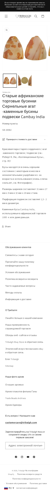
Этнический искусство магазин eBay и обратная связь (24, 350)
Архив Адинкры (13, 405)
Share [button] (8, 226)
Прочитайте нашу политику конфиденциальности (19, 263)
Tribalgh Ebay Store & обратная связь (24, 342)
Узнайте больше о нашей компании (24, 318)
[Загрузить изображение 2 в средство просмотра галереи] (25, 81)
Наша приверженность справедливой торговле (18, 326)
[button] (6, 16)
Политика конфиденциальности (26, 479)
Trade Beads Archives (15, 398)
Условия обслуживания (17, 272)
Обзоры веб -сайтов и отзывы (21, 335)
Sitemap (9, 365)
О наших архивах (14, 384)
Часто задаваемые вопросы (20, 286)
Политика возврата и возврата (21, 279)
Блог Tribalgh (12, 359)
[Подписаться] (41, 445)
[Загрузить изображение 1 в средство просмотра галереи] (10, 81)
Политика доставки (38, 483)
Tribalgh (21, 470)
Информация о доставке (18, 299)
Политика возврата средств (29, 474)
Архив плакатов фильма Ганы (21, 391)
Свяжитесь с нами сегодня (19, 255)
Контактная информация (26, 488)
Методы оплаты (13, 292)
